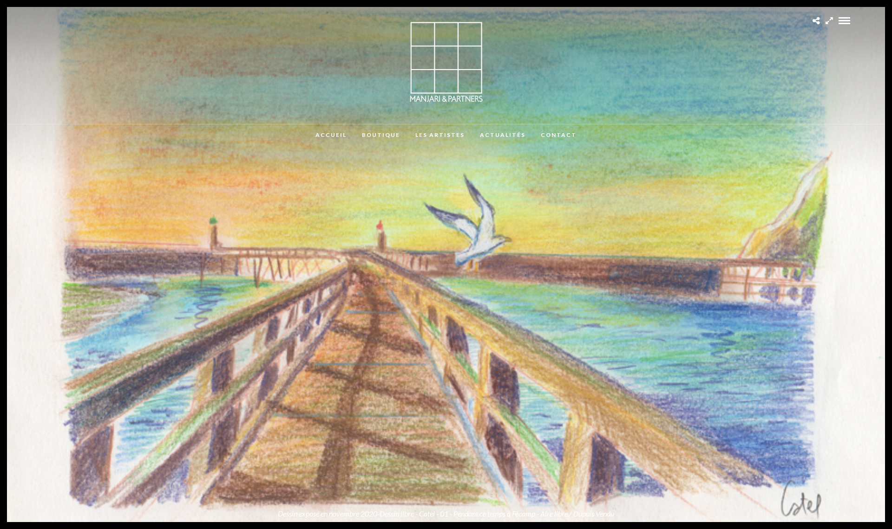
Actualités (502, 134)
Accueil (331, 134)
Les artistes (440, 134)
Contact (559, 134)
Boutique (381, 134)
